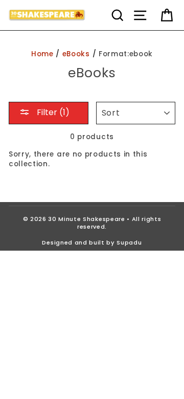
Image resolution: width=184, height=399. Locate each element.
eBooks (76, 54)
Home (42, 54)
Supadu (129, 242)
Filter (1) (52, 112)
